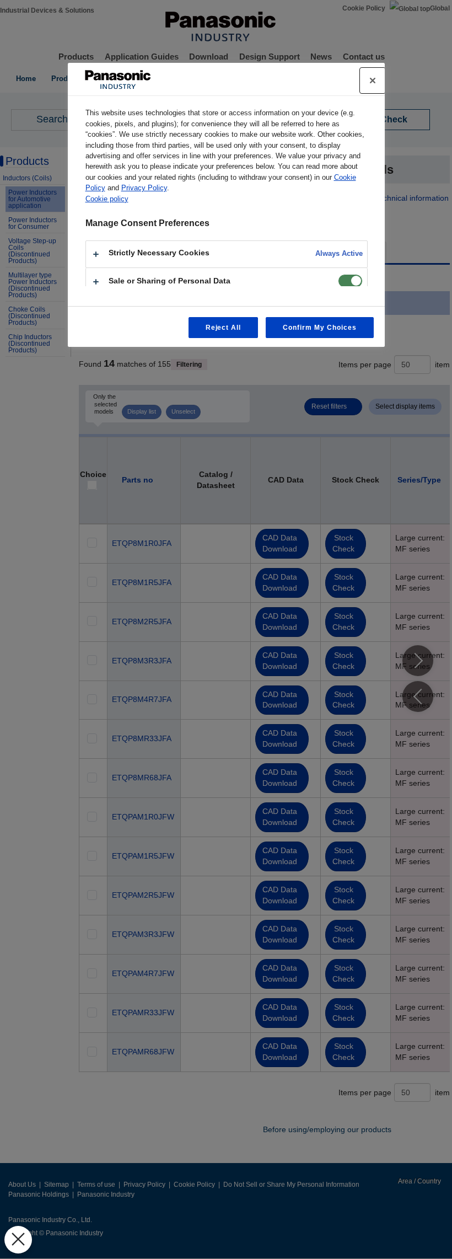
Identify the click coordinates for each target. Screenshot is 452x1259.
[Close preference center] (372, 80)
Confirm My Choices (319, 327)
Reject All (223, 327)
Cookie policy (106, 199)
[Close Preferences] (18, 1239)
